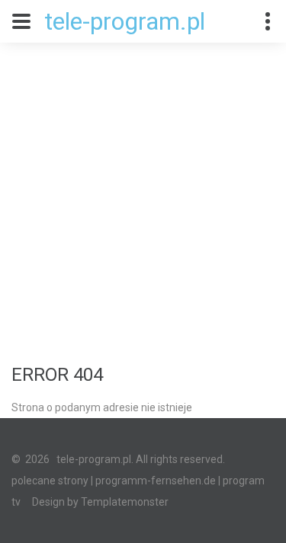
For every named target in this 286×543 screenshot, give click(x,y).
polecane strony (49, 480)
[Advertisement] (143, 193)
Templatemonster (125, 502)
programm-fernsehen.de (155, 480)
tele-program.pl (124, 21)
